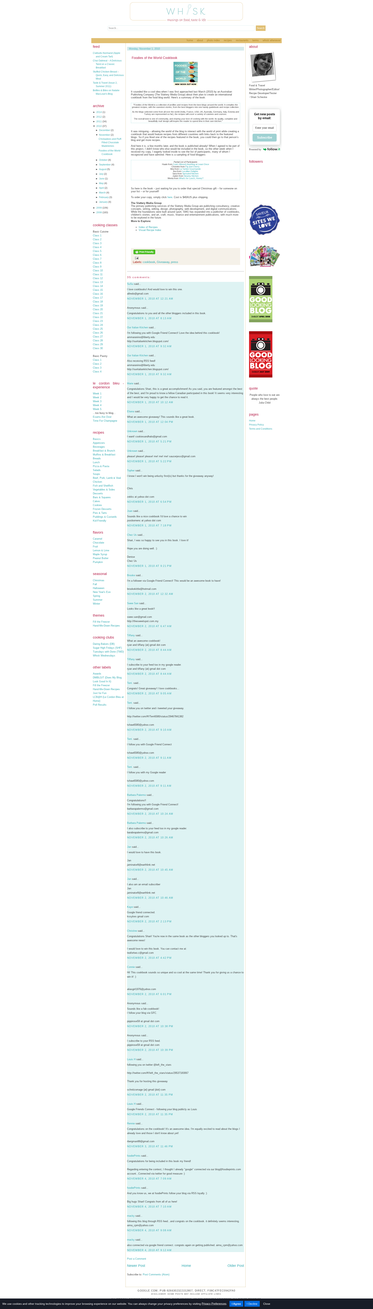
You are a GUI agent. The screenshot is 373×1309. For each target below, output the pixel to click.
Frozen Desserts (102, 509)
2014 (99, 112)
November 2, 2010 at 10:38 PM (150, 1026)
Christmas (98, 580)
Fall (95, 584)
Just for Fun (99, 693)
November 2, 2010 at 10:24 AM (150, 813)
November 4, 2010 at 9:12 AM (149, 1250)
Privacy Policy (256, 424)
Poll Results (99, 704)
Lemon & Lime (101, 550)
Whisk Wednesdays (104, 655)
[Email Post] (136, 258)
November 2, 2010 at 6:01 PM (149, 994)
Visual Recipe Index (150, 230)
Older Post (235, 1266)
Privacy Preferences (214, 1303)
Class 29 (98, 344)
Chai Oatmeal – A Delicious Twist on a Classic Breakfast (107, 64)
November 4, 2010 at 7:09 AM (149, 1178)
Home (190, 40)
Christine (132, 930)
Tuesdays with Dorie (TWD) (108, 651)
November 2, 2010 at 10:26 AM (150, 837)
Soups (96, 474)
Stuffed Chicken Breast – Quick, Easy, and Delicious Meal (108, 75)
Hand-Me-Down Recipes (106, 625)
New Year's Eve (102, 592)
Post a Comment (136, 1258)
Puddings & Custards (105, 516)
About (200, 40)
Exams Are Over (102, 416)
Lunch (96, 462)
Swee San (133, 603)
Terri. (130, 683)
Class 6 (97, 254)
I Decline (252, 1303)
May (101, 183)
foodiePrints (133, 1155)
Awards (97, 673)
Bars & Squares (102, 497)
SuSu (130, 283)
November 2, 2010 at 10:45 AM (150, 869)
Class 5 (97, 251)
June (102, 178)
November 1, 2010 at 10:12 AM (150, 402)
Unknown (132, 431)
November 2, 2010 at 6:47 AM (149, 626)
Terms (255, 40)
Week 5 (97, 409)
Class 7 (97, 258)
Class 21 (98, 313)
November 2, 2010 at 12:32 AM (150, 593)
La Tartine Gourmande (190, 169)
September (105, 164)
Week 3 (97, 401)
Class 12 (98, 278)
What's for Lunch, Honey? (191, 178)
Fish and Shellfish (103, 485)
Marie (130, 383)
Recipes (228, 40)
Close (266, 1303)
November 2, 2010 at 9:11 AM (149, 757)
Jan (129, 846)
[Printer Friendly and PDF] (144, 253)
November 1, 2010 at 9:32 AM (149, 346)
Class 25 (98, 328)
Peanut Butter (100, 558)
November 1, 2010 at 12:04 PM (150, 421)
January (103, 202)
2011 (99, 121)
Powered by (255, 149)
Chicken (97, 481)
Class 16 (98, 293)
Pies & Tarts (100, 512)
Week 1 (97, 393)
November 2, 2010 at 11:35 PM (150, 1094)
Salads (97, 470)
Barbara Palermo (136, 794)
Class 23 (98, 321)
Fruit (95, 546)
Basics (97, 439)
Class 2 (97, 239)
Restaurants (242, 40)
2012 (99, 116)
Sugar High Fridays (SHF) (107, 647)
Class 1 (97, 235)
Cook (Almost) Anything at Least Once (191, 164)
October (103, 160)
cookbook (149, 262)
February (104, 197)
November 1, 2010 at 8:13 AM (149, 318)
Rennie (131, 1123)
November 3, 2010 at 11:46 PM (150, 1146)
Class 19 (98, 305)
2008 (99, 212)
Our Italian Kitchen (137, 327)
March (102, 192)
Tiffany (131, 635)
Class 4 (97, 247)
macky (131, 1215)
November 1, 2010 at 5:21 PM (149, 441)
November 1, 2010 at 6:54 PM (149, 501)
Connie (131, 967)
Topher (131, 470)
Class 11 (98, 274)
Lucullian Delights (190, 171)
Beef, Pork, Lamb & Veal (107, 477)
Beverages (99, 446)
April (102, 188)
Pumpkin (98, 562)
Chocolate (98, 542)
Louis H (131, 1059)
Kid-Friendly (99, 520)
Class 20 (98, 309)
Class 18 (98, 301)
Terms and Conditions (260, 428)
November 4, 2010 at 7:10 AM (149, 1206)
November (105, 135)
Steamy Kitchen (191, 176)
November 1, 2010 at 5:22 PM (149, 461)
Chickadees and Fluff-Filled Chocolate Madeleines (110, 142)
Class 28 (98, 340)
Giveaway (163, 262)
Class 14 (98, 286)
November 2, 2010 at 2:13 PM (149, 921)
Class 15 (98, 289)
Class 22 (98, 317)
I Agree (236, 1303)
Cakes (96, 501)
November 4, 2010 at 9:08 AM (149, 1230)
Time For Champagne (105, 420)
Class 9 (97, 266)
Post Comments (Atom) (156, 1274)
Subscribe (264, 137)
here (169, 197)
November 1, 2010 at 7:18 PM (149, 525)
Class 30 (98, 348)
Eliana (130, 411)
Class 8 (97, 262)
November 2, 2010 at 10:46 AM (150, 897)
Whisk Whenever (272, 40)
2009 (99, 207)
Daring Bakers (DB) (104, 643)
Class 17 (98, 297)
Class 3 (97, 243)
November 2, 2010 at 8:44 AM (149, 649)
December (105, 130)
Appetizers (99, 442)
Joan (129, 510)
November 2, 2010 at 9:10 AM (149, 729)
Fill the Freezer (101, 621)
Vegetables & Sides (104, 489)
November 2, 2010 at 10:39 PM (150, 1050)
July (101, 174)
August (103, 169)
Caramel (97, 538)
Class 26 (98, 332)
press (174, 262)
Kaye (130, 906)
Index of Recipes (148, 227)
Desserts (98, 493)
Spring (96, 595)
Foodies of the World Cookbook (154, 58)
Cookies (97, 505)
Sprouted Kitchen (190, 173)
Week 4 (97, 405)
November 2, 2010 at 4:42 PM (149, 957)
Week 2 (97, 397)
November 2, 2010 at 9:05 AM (149, 693)
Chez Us (132, 534)
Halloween (98, 588)
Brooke (131, 575)
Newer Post (136, 1266)
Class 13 (98, 282)
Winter (96, 603)
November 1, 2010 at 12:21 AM (150, 298)
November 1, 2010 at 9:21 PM (149, 565)
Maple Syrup (100, 554)
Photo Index (213, 40)
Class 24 (98, 324)
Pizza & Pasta (101, 466)
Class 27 (98, 336)
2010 (99, 126)
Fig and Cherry (192, 166)
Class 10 (98, 270)
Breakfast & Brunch (104, 450)
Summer (97, 599)
